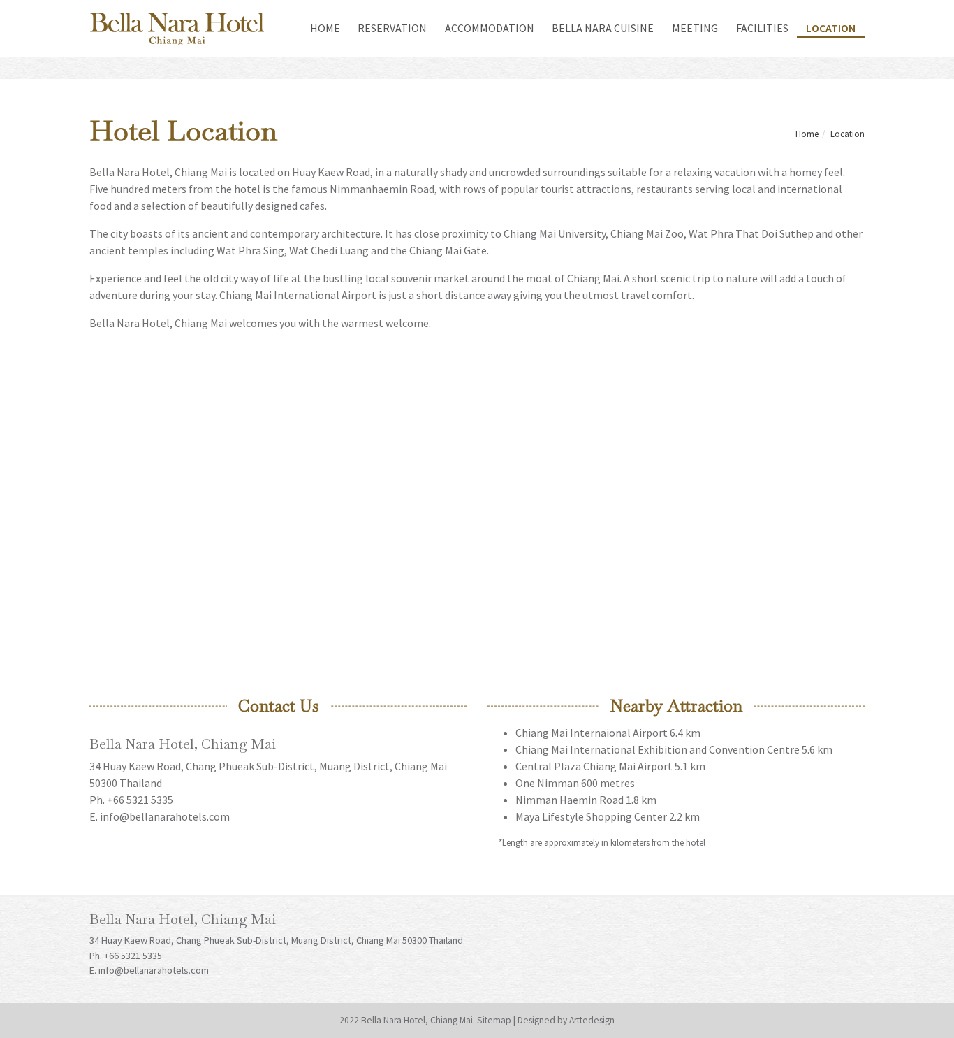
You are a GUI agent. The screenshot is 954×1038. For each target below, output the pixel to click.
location (831, 28)
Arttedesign (592, 1020)
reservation (392, 28)
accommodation (489, 28)
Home (807, 133)
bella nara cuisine (603, 28)
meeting (695, 28)
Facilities (762, 28)
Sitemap (494, 1020)
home (329, 27)
